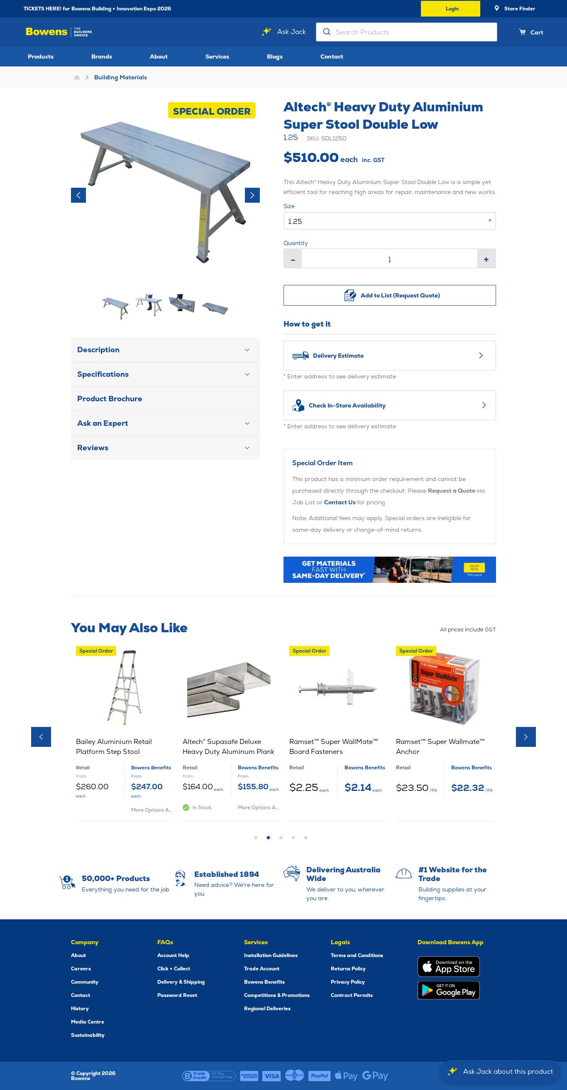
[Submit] (326, 32)
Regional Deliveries (267, 1008)
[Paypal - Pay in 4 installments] (319, 1076)
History (80, 1008)
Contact (331, 56)
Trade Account (261, 968)
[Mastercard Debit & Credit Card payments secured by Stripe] (294, 1076)
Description (98, 349)
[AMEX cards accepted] (249, 1076)
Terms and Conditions (357, 955)
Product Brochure (109, 398)
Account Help (173, 955)
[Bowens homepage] (59, 32)
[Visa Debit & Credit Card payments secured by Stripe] (271, 1076)
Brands (101, 56)
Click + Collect (173, 968)
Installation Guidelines (271, 955)
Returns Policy (348, 968)
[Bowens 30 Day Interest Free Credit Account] (209, 1076)
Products (41, 56)
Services (217, 56)
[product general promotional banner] (390, 570)
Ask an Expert (102, 423)
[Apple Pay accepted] (346, 1076)
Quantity (296, 243)
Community (84, 982)
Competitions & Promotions (277, 995)
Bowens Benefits (264, 982)
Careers (81, 968)
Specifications (103, 374)
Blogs (275, 56)
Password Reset (177, 995)
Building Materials (120, 77)
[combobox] (406, 32)
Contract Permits (352, 995)
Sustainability (88, 1035)
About (159, 56)
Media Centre (87, 1022)
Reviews (92, 447)
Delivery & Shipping (181, 982)
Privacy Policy (348, 982)
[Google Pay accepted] (375, 1076)
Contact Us (340, 502)
